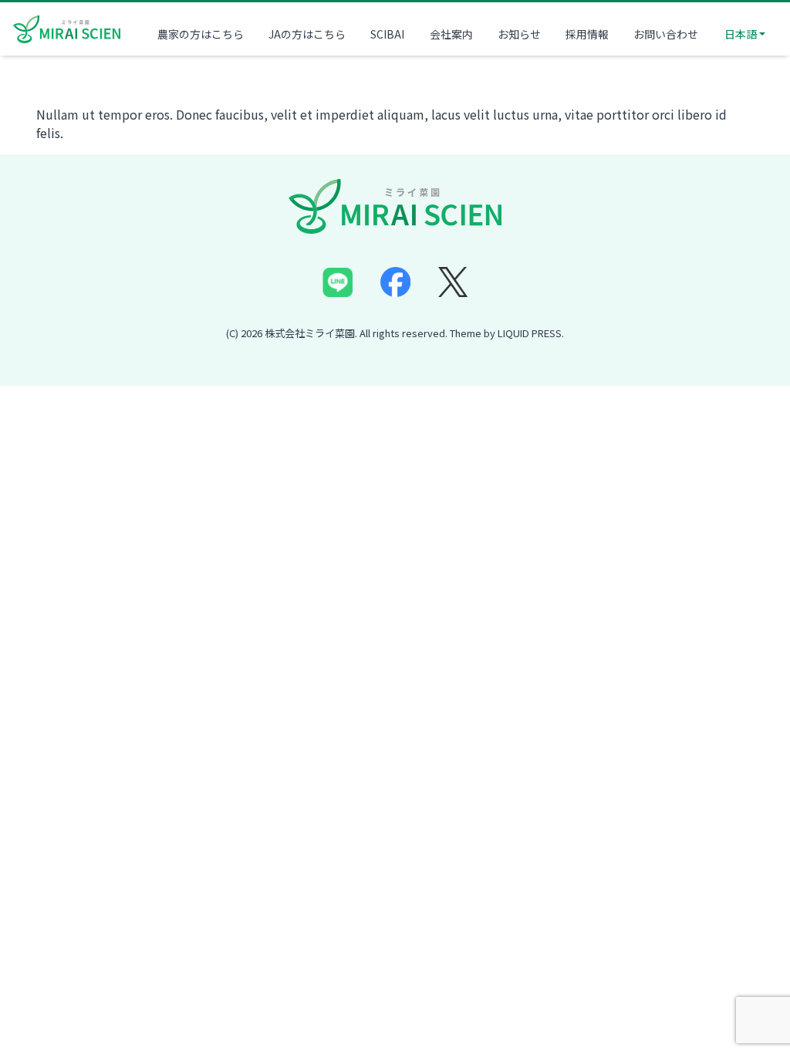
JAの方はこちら (307, 34)
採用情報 (587, 34)
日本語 (740, 34)
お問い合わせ (665, 34)
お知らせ (519, 34)
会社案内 (451, 34)
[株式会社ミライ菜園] (67, 27)
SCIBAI (387, 34)
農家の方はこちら (200, 34)
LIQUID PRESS (530, 333)
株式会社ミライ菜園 (310, 333)
